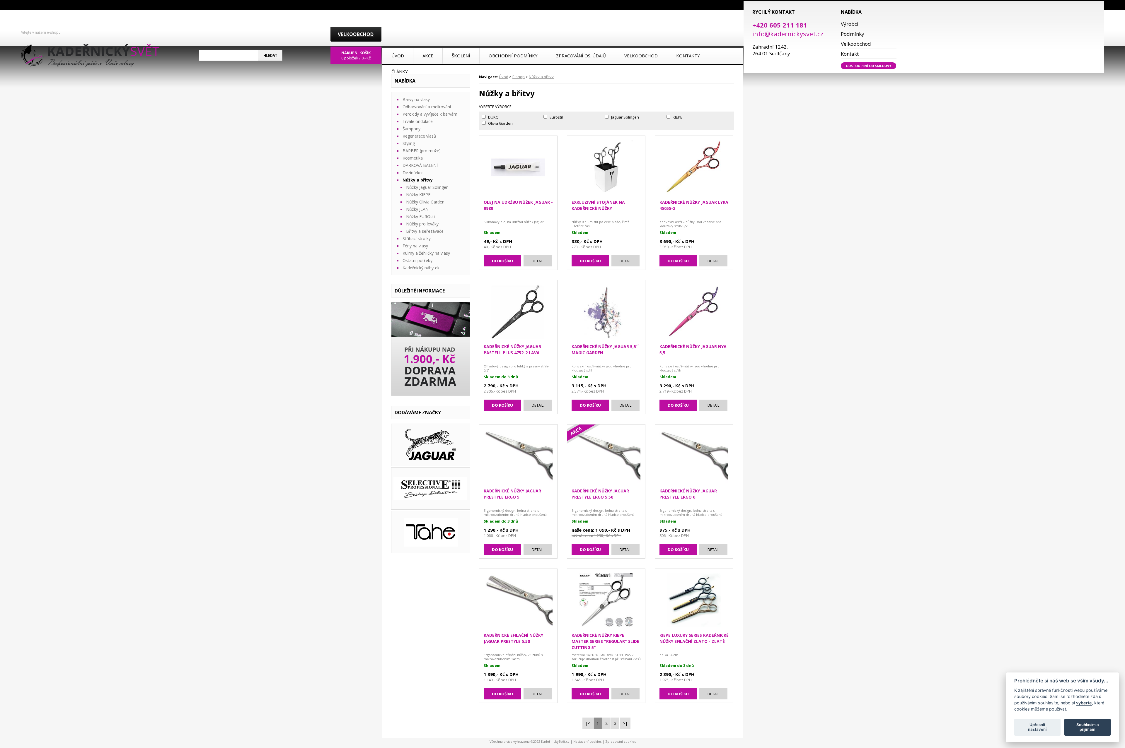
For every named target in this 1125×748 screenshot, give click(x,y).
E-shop (518, 76)
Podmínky (852, 33)
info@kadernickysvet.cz (787, 33)
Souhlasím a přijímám (1087, 727)
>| (625, 723)
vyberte (1084, 702)
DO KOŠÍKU (502, 260)
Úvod (503, 76)
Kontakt (850, 53)
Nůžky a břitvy (541, 76)
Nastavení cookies (587, 741)
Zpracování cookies (620, 741)
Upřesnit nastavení (1037, 727)
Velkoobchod (856, 43)
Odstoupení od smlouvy (868, 66)
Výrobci (849, 23)
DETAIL (537, 260)
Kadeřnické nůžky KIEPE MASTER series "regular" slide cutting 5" (605, 641)
